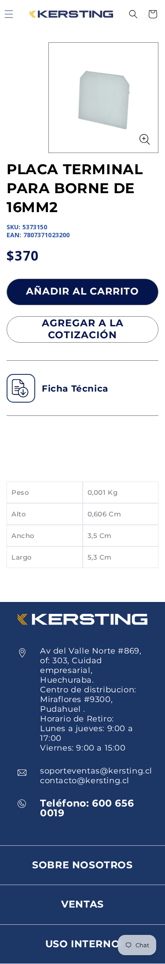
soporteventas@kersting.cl (96, 771)
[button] (133, 14)
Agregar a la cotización (83, 328)
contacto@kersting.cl (84, 780)
